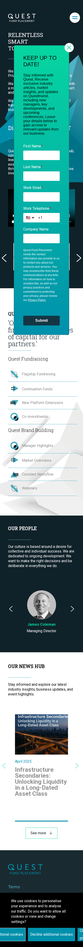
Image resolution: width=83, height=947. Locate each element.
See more (38, 833)
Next (79, 258)
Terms (14, 886)
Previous (4, 258)
